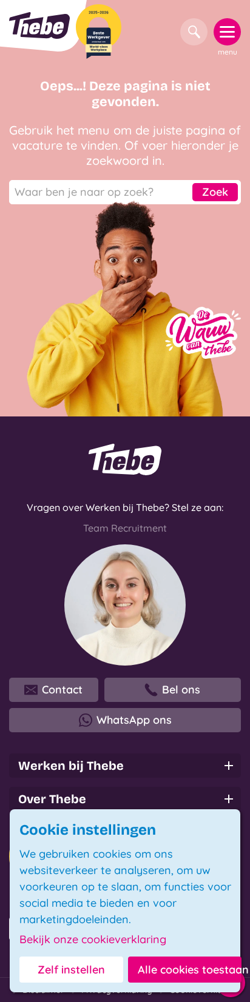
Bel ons (181, 689)
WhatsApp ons (134, 720)
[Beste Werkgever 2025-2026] (98, 31)
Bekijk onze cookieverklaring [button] (92, 939)
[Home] (39, 25)
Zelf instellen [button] (71, 970)
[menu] (227, 31)
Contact (62, 689)
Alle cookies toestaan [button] (190, 970)
